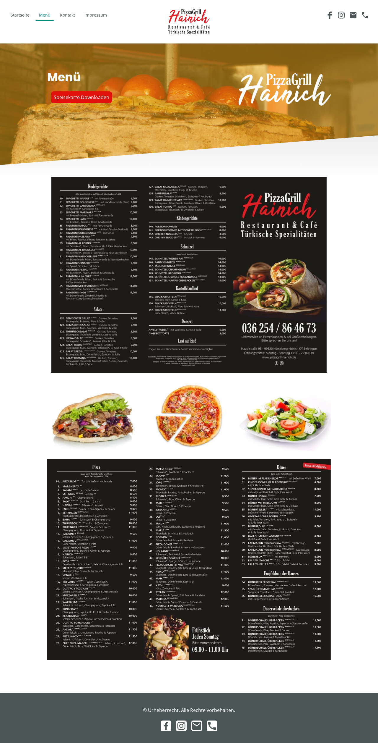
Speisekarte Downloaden (81, 97)
